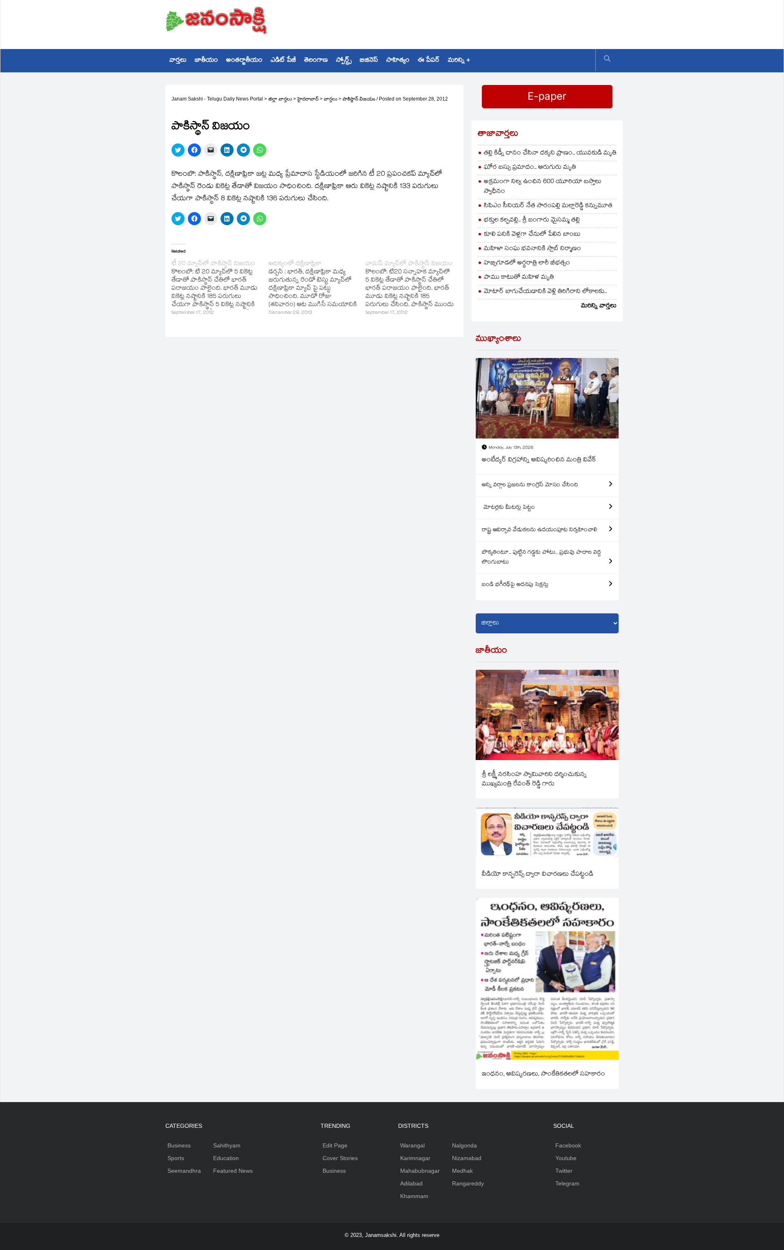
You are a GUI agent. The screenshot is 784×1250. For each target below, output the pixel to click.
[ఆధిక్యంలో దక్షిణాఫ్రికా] (317, 289)
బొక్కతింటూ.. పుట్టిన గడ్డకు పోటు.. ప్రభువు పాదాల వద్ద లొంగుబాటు (541, 558)
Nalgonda (464, 1145)
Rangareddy (468, 1183)
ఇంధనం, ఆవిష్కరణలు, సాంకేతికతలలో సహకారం (543, 1074)
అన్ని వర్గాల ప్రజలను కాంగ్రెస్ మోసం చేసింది (530, 485)
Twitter (563, 1170)
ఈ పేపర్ (429, 60)
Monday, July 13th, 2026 (511, 448)
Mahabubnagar (420, 1170)
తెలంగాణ (316, 60)
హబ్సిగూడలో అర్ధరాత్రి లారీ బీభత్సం (527, 263)
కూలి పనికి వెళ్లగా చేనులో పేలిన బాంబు (532, 234)
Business (179, 1145)
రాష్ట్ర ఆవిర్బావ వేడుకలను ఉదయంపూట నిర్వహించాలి (539, 530)
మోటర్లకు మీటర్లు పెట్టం (508, 508)
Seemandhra (184, 1170)
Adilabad (411, 1183)
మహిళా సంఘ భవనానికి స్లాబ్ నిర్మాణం (532, 249)
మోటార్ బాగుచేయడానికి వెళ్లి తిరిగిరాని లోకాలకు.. (545, 291)
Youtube (566, 1158)
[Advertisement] (470, 22)
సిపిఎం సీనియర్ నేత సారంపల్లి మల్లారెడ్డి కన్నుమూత (548, 206)
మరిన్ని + (459, 60)
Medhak (462, 1170)
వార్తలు (178, 60)
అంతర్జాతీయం (244, 60)
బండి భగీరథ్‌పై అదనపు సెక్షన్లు (515, 585)
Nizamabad (466, 1158)
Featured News (233, 1170)
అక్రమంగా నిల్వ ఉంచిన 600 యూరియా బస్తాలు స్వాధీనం (542, 187)
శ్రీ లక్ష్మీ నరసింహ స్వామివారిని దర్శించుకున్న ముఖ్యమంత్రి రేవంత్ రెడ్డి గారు (534, 779)
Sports (175, 1158)
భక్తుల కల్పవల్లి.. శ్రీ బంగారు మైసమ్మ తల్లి (532, 220)
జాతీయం (206, 60)
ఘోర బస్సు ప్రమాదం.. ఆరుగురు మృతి (530, 167)
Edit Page (335, 1145)
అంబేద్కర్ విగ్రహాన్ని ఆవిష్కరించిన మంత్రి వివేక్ (539, 460)
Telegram (567, 1183)
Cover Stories (340, 1158)
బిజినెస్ (369, 60)
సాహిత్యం (398, 60)
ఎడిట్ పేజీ (283, 60)
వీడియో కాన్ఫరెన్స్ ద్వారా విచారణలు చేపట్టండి (537, 874)
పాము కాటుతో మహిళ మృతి (519, 277)
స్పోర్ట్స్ (344, 60)
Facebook (568, 1145)
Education (226, 1158)
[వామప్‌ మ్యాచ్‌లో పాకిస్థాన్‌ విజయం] (414, 289)
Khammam (414, 1196)
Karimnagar (415, 1158)
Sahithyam (227, 1145)
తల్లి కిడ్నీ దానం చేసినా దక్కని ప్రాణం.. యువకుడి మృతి (550, 153)
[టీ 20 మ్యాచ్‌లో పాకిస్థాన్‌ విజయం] (220, 289)
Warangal (412, 1145)
